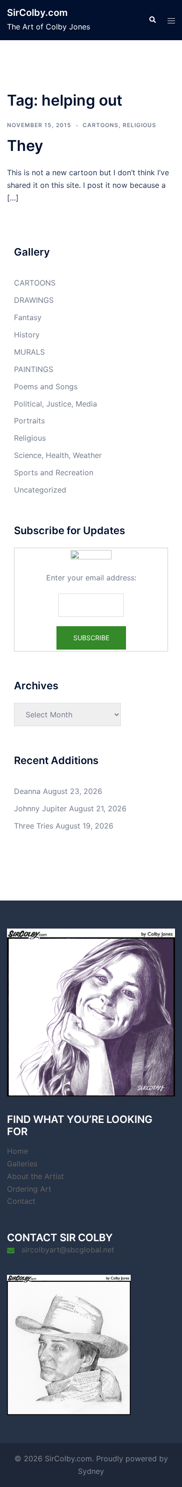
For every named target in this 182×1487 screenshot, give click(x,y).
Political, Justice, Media (55, 403)
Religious (139, 125)
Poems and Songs (45, 386)
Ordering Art (29, 1189)
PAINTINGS (33, 369)
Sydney (91, 1471)
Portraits (29, 420)
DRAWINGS (34, 300)
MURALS (29, 352)
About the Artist (35, 1176)
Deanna (27, 791)
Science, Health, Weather (58, 455)
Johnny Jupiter (40, 808)
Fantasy (28, 317)
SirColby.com (37, 12)
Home (17, 1151)
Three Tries (33, 825)
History (27, 334)
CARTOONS (101, 125)
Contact (21, 1201)
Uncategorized (40, 489)
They (25, 145)
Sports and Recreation (53, 472)
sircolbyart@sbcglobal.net (67, 1249)
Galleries (22, 1163)
